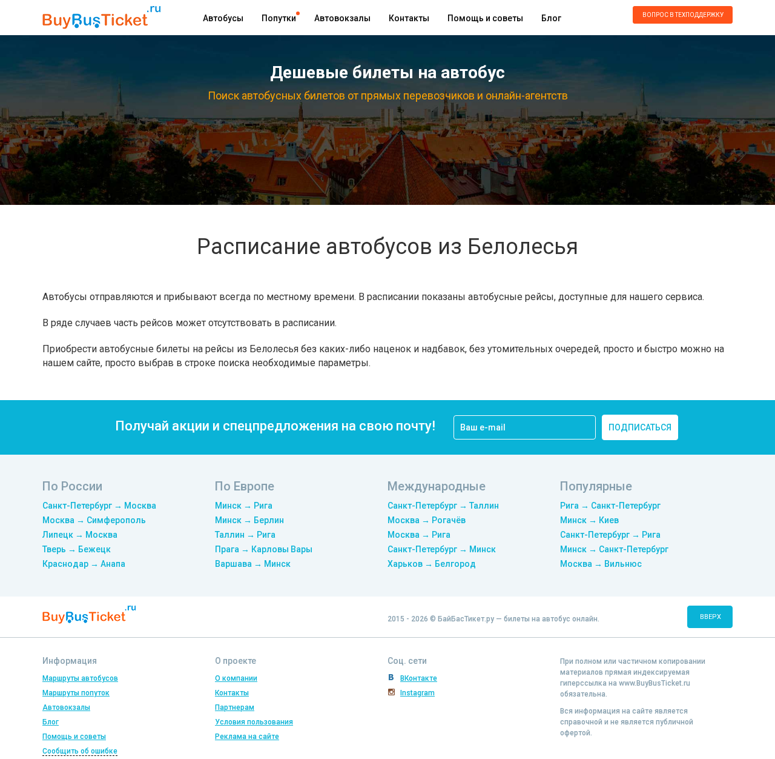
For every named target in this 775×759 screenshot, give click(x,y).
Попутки (279, 18)
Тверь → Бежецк (76, 549)
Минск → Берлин (249, 520)
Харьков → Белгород (432, 564)
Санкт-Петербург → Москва (99, 505)
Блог (551, 18)
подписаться (639, 427)
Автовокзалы (342, 18)
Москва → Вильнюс (601, 564)
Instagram (417, 693)
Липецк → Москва (79, 535)
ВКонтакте (418, 678)
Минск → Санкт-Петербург (614, 549)
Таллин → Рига (245, 535)
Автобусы (223, 18)
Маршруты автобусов (80, 678)
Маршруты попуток (76, 693)
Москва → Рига (419, 535)
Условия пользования (254, 722)
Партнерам (234, 707)
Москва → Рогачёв (427, 520)
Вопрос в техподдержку (683, 15)
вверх (710, 617)
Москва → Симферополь (94, 520)
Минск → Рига (243, 505)
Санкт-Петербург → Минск (442, 549)
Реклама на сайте (247, 736)
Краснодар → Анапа (83, 564)
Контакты (409, 18)
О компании (236, 678)
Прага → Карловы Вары (263, 549)
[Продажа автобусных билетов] (101, 16)
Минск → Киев (589, 520)
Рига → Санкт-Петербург (610, 505)
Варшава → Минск (253, 564)
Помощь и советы (485, 18)
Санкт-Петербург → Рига (610, 535)
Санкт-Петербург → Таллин (443, 505)
